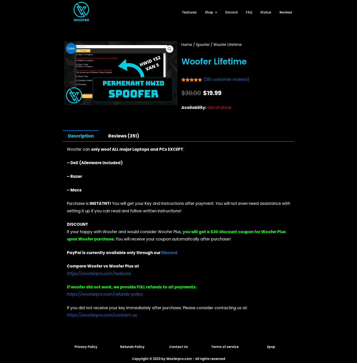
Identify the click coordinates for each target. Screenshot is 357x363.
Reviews (286, 12)
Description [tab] (81, 136)
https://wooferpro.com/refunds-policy (105, 294)
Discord (231, 12)
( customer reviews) (226, 79)
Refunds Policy (132, 347)
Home (186, 44)
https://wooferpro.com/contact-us (102, 315)
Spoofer (203, 44)
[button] (169, 49)
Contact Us (178, 347)
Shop (209, 12)
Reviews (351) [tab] (123, 136)
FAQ (249, 12)
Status (265, 12)
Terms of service (225, 347)
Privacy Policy (86, 347)
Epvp (271, 347)
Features (189, 12)
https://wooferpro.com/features (99, 273)
